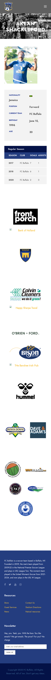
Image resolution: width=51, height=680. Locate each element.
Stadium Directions (33, 607)
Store (6, 603)
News (6, 611)
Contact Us (30, 603)
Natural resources (33, 611)
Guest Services (10, 607)
